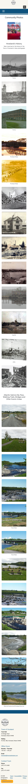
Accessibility (18, 776)
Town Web (11, 777)
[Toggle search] (24, 7)
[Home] (13, 2)
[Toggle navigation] (3, 11)
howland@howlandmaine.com (9, 755)
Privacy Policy (25, 777)
